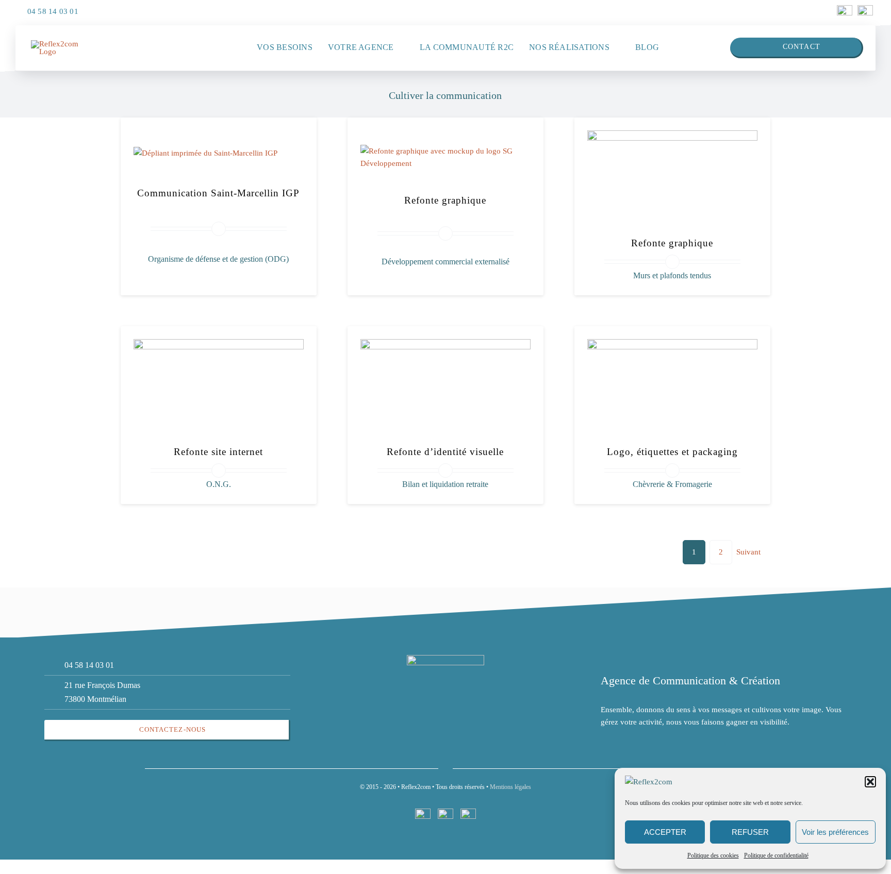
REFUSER (750, 832)
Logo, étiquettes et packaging (672, 451)
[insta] (865, 9)
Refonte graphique (445, 200)
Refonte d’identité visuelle (445, 451)
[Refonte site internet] (219, 345)
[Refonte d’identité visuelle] (445, 345)
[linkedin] (844, 9)
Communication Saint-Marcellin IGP (218, 193)
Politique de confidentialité (776, 855)
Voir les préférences (835, 832)
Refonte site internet (218, 451)
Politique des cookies (713, 855)
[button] (870, 782)
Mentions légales (510, 787)
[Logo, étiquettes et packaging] (672, 345)
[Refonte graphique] (445, 151)
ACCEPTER (665, 832)
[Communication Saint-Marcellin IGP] (205, 153)
